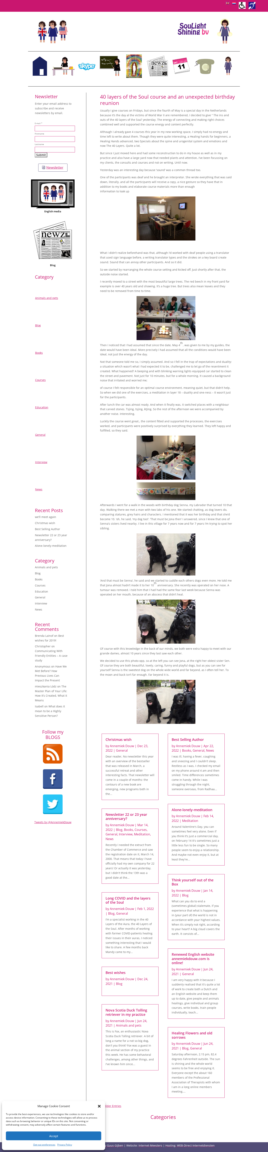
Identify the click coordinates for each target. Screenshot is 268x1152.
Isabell (39, 706)
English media (52, 211)
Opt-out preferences (44, 1144)
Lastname (39, 144)
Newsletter (54, 167)
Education (41, 407)
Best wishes (116, 972)
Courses (40, 380)
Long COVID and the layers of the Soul (128, 900)
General (40, 435)
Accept (53, 1136)
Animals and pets (46, 298)
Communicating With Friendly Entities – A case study (51, 655)
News (38, 489)
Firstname (39, 133)
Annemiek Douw (122, 746)
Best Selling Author (47, 529)
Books (39, 353)
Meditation (142, 834)
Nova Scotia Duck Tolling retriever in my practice (126, 1012)
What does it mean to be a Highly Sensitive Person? (50, 711)
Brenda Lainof (44, 636)
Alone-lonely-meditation (51, 546)
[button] (99, 1106)
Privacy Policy (64, 1144)
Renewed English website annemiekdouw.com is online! (193, 958)
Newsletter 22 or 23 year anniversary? (126, 816)
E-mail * (38, 123)
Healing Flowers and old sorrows (192, 1035)
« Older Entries (111, 1106)
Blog (53, 265)
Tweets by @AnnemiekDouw (52, 822)
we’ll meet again (45, 517)
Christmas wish (45, 523)
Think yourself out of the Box (192, 882)
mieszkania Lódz (46, 686)
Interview (41, 462)
